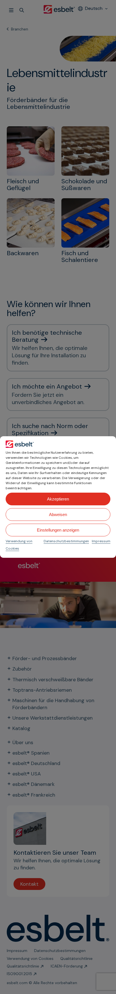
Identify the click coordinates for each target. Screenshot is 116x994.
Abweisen (58, 514)
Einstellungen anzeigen (58, 530)
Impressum (101, 541)
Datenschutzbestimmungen (66, 541)
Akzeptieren (58, 499)
